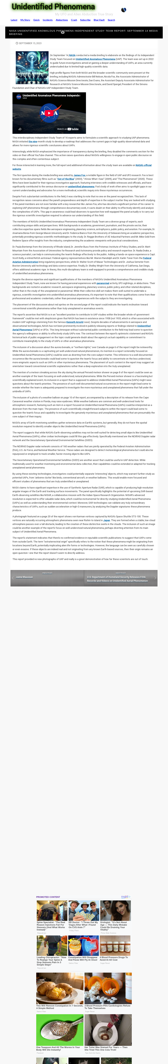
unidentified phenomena (81, 186)
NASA (72, 55)
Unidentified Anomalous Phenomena (95, 59)
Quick (36, 20)
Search (111, 20)
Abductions (62, 20)
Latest (14, 20)
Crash (74, 20)
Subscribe (85, 20)
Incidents (48, 20)
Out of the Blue (65, 179)
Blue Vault (99, 20)
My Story (25, 20)
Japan (106, 520)
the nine (32, 141)
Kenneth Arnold (74, 322)
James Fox (79, 175)
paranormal (103, 283)
